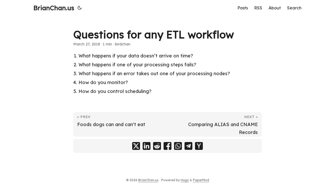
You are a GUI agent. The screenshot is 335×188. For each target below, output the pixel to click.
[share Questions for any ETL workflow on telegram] (188, 146)
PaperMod (201, 180)
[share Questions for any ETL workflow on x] (136, 146)
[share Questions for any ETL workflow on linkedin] (146, 146)
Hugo (185, 180)
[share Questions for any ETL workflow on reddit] (157, 146)
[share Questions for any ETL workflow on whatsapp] (178, 146)
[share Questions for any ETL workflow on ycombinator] (199, 146)
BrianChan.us (54, 8)
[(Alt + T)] (79, 8)
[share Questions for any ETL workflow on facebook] (167, 146)
